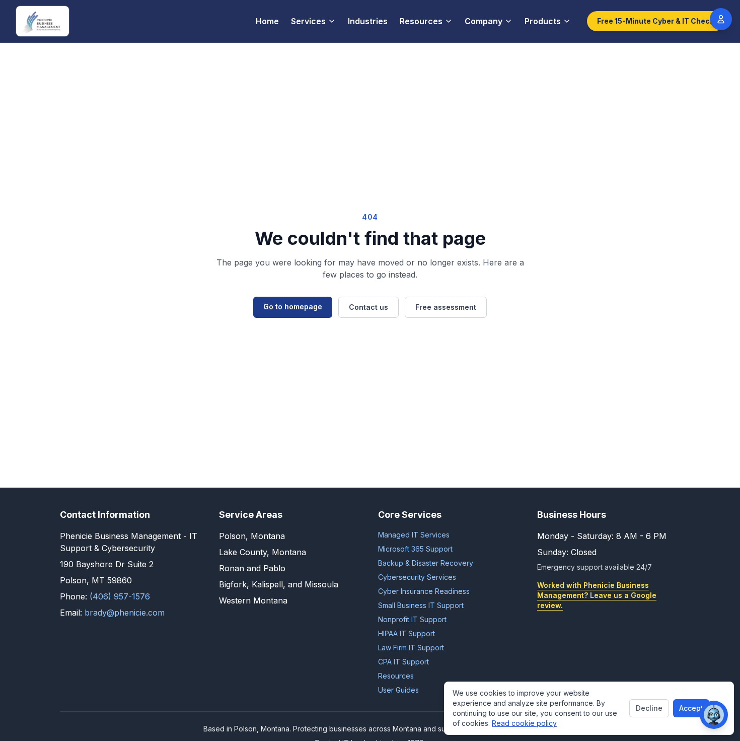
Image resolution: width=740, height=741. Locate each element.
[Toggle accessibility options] (721, 19)
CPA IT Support (403, 661)
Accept (691, 708)
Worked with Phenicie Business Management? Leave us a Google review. (596, 595)
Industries (368, 21)
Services (308, 21)
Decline (649, 708)
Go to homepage (292, 306)
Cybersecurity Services (417, 577)
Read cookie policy (524, 723)
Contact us (368, 307)
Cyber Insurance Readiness (424, 591)
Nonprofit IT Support (412, 619)
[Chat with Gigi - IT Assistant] (714, 715)
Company (483, 21)
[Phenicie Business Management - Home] (42, 21)
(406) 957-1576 (120, 596)
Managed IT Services (414, 534)
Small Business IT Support (421, 605)
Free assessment (445, 307)
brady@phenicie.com (125, 613)
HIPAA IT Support (406, 633)
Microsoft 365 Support (415, 549)
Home (267, 21)
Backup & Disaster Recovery (425, 563)
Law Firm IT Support (411, 647)
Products (543, 21)
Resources (421, 21)
